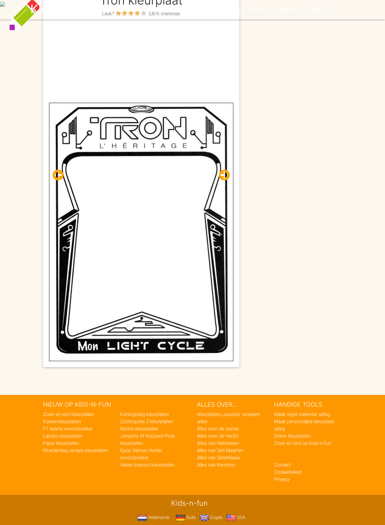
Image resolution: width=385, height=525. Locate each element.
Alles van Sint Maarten (220, 450)
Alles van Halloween (218, 443)
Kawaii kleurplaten (62, 421)
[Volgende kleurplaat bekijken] (222, 175)
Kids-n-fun (60, 9)
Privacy (282, 479)
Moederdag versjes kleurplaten (75, 450)
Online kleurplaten (292, 436)
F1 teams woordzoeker (68, 429)
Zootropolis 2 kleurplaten (146, 421)
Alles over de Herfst (217, 436)
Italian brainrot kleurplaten (147, 465)
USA (240, 517)
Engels (216, 517)
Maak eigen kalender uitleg (302, 414)
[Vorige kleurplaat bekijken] (60, 175)
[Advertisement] (141, 60)
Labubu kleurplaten (62, 436)
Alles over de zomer (218, 429)
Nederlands (158, 517)
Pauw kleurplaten (61, 443)
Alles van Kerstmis (216, 465)
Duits (190, 517)
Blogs (139, 10)
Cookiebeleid (288, 472)
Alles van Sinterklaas (218, 458)
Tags (314, 10)
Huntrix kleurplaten (139, 429)
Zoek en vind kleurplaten (68, 414)
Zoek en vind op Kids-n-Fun (302, 443)
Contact (282, 465)
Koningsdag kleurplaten (144, 414)
